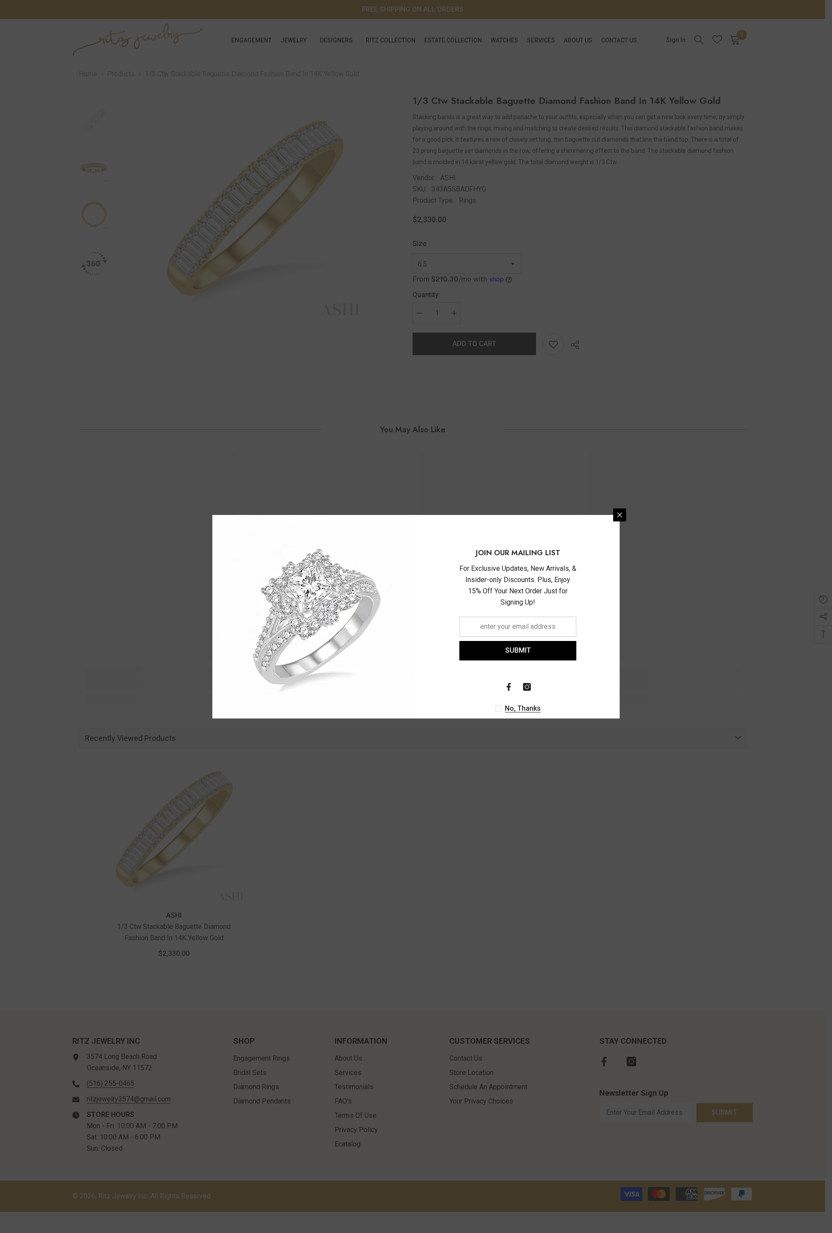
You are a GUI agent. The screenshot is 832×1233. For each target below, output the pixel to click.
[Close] (619, 514)
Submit (518, 650)
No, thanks (523, 708)
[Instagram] (527, 687)
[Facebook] (509, 687)
